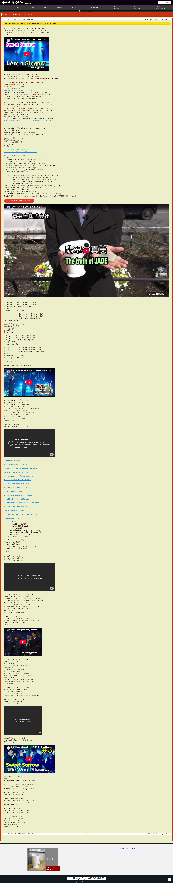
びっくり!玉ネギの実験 (137, 7)
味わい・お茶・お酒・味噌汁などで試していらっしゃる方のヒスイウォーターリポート (28, 120)
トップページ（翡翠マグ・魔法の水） (20, 200)
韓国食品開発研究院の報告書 (160, 7)
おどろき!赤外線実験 (116, 7)
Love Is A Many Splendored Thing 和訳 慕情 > (157, 19)
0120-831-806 (96, 878)
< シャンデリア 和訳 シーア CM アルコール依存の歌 (18, 19)
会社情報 (59, 7)
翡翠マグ (19, 7)
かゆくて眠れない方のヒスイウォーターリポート (18, 90)
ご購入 (33, 7)
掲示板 (45, 7)
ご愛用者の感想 (94, 7)
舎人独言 (74, 7)
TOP (169, 880)
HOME (6, 7)
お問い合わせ (165, 2)
